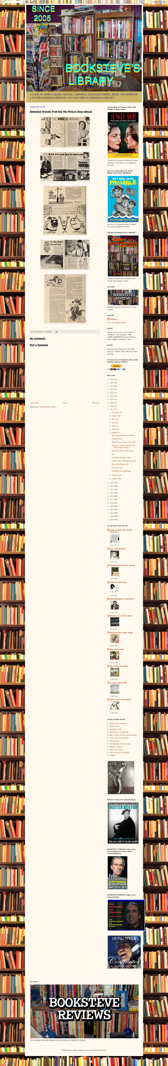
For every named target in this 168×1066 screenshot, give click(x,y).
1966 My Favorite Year (118, 582)
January (115, 478)
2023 (112, 389)
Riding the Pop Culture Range (121, 632)
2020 (112, 399)
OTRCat (112, 755)
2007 (112, 513)
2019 (112, 403)
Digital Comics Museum (118, 723)
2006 (112, 516)
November (116, 412)
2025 (112, 383)
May (114, 426)
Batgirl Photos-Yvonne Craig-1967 (124, 442)
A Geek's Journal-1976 (118, 682)
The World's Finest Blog (119, 666)
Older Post (95, 403)
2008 (112, 509)
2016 (112, 483)
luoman (88, 1050)
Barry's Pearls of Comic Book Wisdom (123, 735)
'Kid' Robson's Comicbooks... (120, 732)
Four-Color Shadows (117, 548)
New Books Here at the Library (123, 451)
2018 (112, 406)
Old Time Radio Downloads (119, 752)
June (114, 422)
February (115, 475)
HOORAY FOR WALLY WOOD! (122, 565)
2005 (112, 519)
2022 (112, 392)
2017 (112, 409)
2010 (112, 503)
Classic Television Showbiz (119, 738)
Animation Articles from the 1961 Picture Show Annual (123, 446)
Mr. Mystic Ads (117, 467)
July (113, 419)
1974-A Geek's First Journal (120, 699)
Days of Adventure (117, 649)
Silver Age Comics (116, 749)
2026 (112, 379)
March (114, 432)
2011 (112, 499)
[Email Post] (56, 332)
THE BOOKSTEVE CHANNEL (122, 599)
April (114, 429)
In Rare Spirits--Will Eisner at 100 (124, 461)
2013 (112, 493)
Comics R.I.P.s (117, 439)
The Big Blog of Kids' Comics (120, 744)
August (115, 416)
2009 (112, 506)
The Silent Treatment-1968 (121, 457)
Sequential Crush (115, 729)
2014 (112, 489)
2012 (112, 496)
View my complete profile (116, 322)
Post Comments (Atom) (47, 407)
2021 (112, 396)
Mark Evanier (114, 741)
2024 (112, 386)
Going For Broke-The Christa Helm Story (121, 531)
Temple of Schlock (116, 746)
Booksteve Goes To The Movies (121, 615)
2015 (112, 486)
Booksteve (113, 319)
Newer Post (34, 403)
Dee (113, 454)
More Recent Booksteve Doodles (123, 435)
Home (65, 403)
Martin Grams (114, 726)
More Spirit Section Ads (120, 464)
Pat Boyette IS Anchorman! (121, 471)
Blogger (103, 1050)
